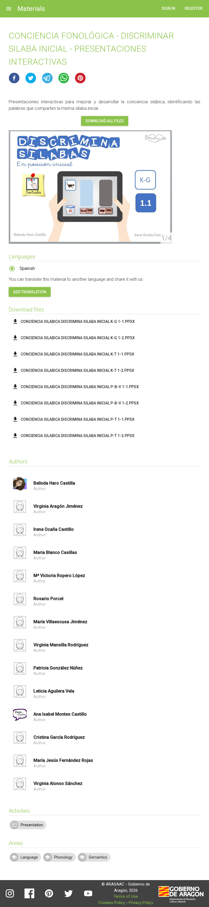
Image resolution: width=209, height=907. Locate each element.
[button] (14, 78)
